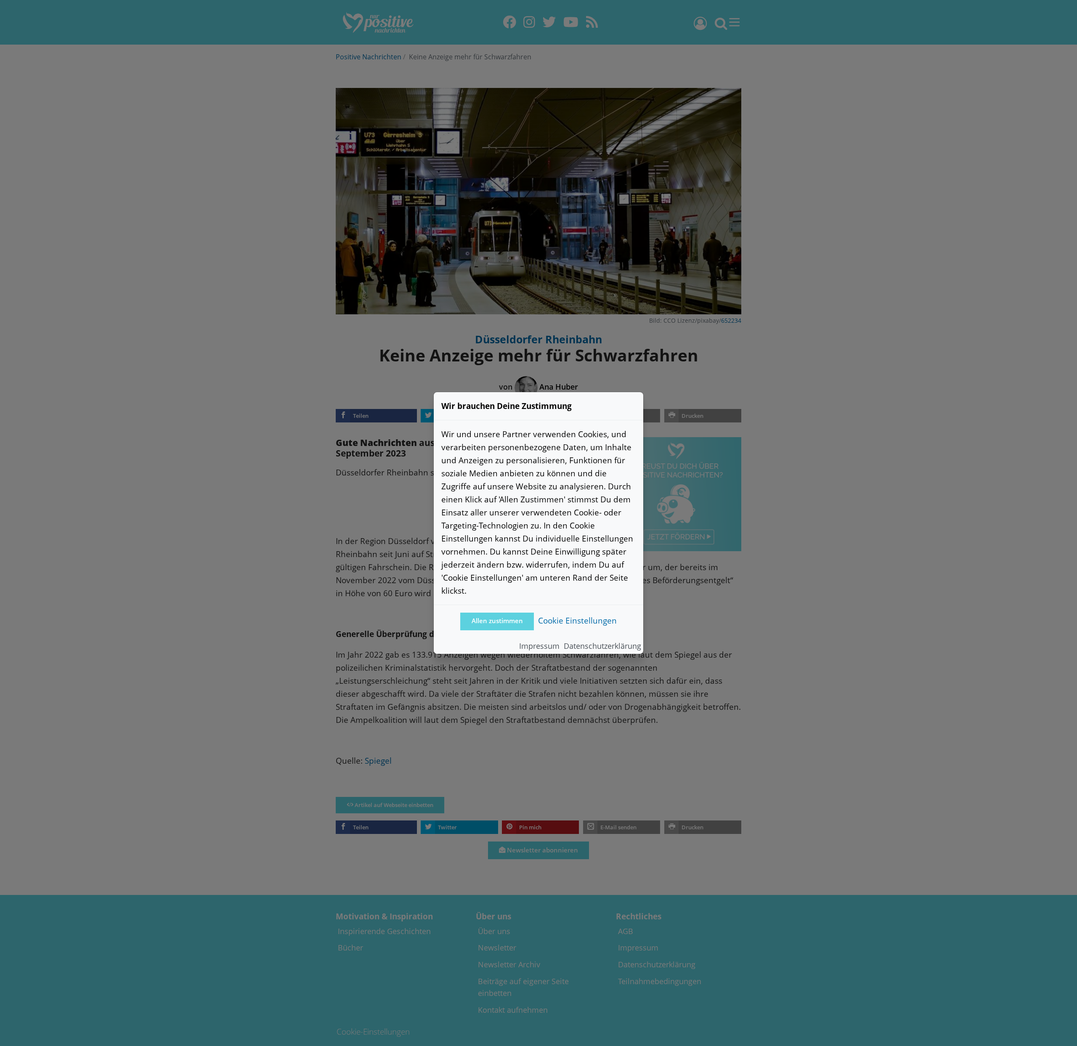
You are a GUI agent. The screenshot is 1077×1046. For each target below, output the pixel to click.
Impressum (539, 646)
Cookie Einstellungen (577, 620)
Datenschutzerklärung (602, 646)
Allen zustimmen (497, 620)
